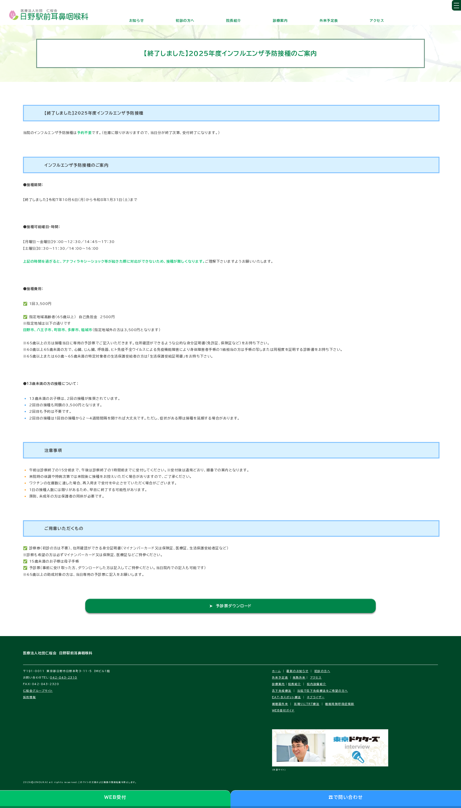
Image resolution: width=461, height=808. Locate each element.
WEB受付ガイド (283, 710)
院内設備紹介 (316, 684)
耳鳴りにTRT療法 (306, 704)
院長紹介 (233, 20)
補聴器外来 (280, 704)
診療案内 (280, 20)
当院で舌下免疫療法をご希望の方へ (322, 690)
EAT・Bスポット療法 (286, 697)
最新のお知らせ (297, 671)
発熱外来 (299, 677)
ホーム (276, 671)
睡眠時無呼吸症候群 (339, 704)
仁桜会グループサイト (38, 690)
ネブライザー (316, 697)
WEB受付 (115, 797)
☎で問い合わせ (345, 797)
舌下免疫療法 (281, 690)
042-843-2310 (63, 677)
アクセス (377, 20)
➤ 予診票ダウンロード (230, 606)
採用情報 (29, 697)
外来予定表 (329, 20)
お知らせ (136, 20)
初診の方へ (185, 20)
